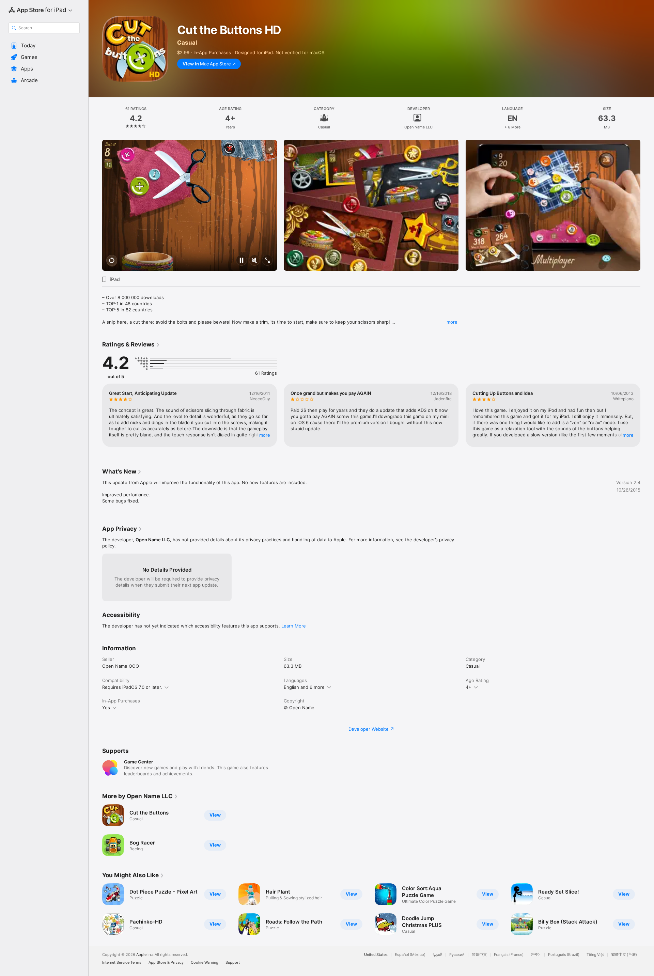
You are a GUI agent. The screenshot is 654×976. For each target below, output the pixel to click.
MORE (264, 435)
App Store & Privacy (166, 962)
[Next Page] (647, 205)
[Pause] (241, 261)
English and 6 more (304, 687)
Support (232, 962)
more (452, 322)
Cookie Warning (204, 962)
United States (376, 955)
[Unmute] (254, 261)
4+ (468, 687)
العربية (437, 955)
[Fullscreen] (267, 261)
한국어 (536, 955)
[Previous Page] (95, 205)
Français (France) (509, 955)
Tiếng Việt (595, 955)
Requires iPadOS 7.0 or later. (132, 687)
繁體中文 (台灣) (624, 955)
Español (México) (410, 955)
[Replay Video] (111, 261)
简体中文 (479, 955)
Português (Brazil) (563, 955)
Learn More (293, 626)
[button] (44, 46)
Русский (457, 955)
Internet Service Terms (121, 962)
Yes (106, 707)
